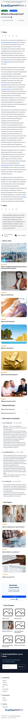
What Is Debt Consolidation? (11, 552)
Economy (4, 264)
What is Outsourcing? (19, 645)
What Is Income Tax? (8, 577)
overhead (4, 84)
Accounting (5, 689)
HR (3, 687)
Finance (3, 319)
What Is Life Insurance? (8, 321)
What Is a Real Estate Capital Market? (13, 527)
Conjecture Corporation (15, 715)
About (4, 698)
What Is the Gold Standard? (9, 374)
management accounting (9, 42)
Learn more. (20, 2)
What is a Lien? (5, 618)
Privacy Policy (4, 717)
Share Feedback (21, 235)
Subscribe (14, 596)
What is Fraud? (18, 618)
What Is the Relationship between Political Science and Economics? (14, 267)
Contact (4, 700)
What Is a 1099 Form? (7, 295)
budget (24, 197)
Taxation (4, 292)
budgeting (7, 62)
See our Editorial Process (8, 235)
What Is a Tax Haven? (7, 348)
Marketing (4, 684)
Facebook (5, 707)
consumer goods (6, 89)
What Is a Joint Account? (8, 401)
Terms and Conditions (11, 717)
